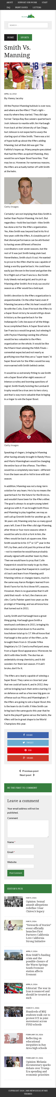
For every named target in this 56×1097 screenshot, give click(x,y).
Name (10, 841)
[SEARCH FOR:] (28, 25)
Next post (25, 774)
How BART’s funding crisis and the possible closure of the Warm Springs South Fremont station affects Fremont (38, 965)
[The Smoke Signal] (28, 15)
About (10, 2)
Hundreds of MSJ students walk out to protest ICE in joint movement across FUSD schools (38, 1018)
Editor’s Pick (15, 888)
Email (10, 851)
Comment (12, 817)
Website (11, 861)
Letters (37, 7)
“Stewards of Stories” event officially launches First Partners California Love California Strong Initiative (38, 933)
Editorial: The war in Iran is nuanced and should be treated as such (38, 993)
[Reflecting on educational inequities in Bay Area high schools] (13, 1041)
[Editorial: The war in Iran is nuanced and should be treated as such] (13, 991)
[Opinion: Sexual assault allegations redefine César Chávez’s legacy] (13, 904)
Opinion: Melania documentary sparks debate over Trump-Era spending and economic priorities (38, 1068)
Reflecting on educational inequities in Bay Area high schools (36, 1043)
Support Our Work (27, 2)
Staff (44, 2)
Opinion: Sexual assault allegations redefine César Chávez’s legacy (37, 906)
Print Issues (21, 7)
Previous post (30, 770)
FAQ (8, 7)
